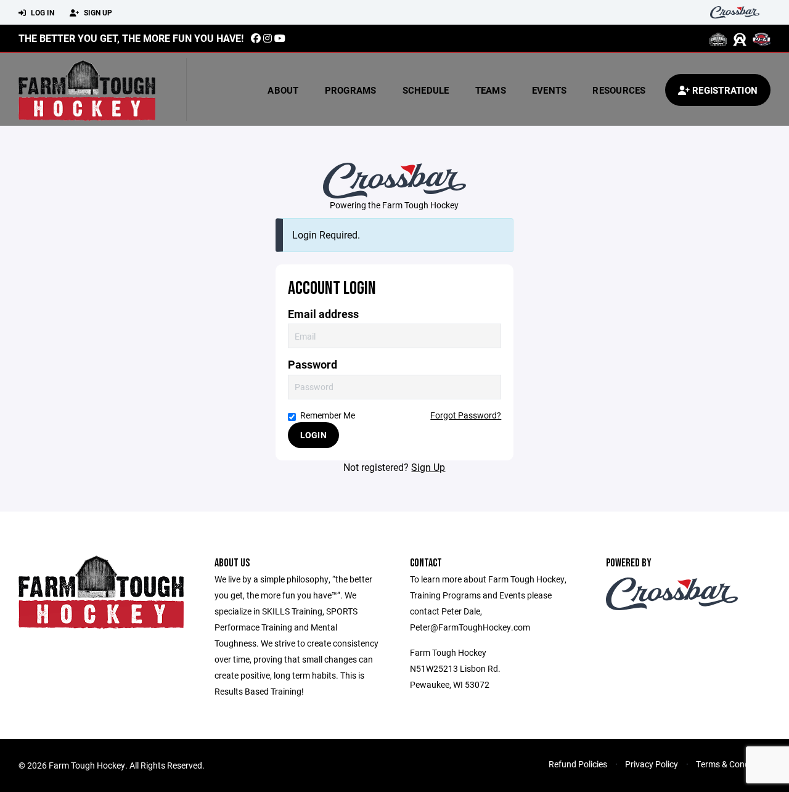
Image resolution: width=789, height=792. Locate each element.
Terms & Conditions (733, 764)
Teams (490, 90)
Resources (618, 90)
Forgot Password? (465, 415)
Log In (41, 12)
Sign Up (97, 12)
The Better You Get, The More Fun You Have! (130, 37)
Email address (323, 314)
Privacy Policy (651, 764)
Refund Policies (578, 764)
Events (549, 90)
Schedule (426, 90)
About (283, 90)
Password (312, 364)
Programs (351, 90)
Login (313, 435)
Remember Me (327, 415)
